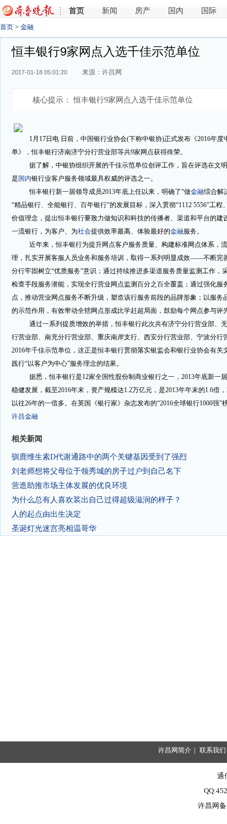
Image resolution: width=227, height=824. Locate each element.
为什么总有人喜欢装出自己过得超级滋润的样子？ (96, 499)
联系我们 (212, 750)
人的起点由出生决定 (46, 513)
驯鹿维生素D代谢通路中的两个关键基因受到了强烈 (99, 456)
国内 (175, 11)
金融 (27, 27)
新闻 (109, 11)
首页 (76, 11)
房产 (142, 11)
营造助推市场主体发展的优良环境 (69, 485)
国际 (209, 11)
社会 (84, 231)
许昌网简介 (174, 750)
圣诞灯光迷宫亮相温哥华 (54, 528)
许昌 (18, 416)
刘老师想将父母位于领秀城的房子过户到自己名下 (96, 471)
